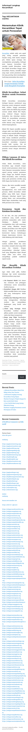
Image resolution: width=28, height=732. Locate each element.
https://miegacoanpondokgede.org (13, 563)
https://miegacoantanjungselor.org (13, 582)
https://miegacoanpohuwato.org (12, 619)
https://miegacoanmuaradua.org (12, 576)
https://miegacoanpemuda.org (11, 513)
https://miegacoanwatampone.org (13, 678)
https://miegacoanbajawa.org (11, 634)
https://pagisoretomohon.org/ (11, 446)
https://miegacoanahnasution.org (12, 509)
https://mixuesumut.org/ (10, 489)
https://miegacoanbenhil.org (11, 550)
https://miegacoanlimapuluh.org (12, 699)
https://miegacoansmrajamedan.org (13, 721)
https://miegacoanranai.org (10, 533)
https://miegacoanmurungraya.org (13, 643)
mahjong (5, 439)
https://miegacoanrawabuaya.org (12, 554)
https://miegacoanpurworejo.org (12, 682)
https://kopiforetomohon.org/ (11, 461)
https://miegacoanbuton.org (11, 667)
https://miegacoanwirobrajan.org (12, 606)
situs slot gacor (7, 435)
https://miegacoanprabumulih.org (12, 522)
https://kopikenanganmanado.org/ (13, 476)
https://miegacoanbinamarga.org (12, 541)
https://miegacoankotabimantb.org (13, 548)
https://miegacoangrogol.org (11, 559)
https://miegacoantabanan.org (11, 658)
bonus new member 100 (9, 500)
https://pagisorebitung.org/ (10, 448)
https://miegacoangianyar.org (11, 593)
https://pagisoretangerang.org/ (12, 474)
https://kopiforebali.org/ (10, 481)
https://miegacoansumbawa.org (12, 684)
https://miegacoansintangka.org (12, 632)
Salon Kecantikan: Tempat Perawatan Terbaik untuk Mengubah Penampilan (14, 84)
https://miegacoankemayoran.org (12, 546)
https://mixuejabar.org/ (9, 487)
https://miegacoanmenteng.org (12, 565)
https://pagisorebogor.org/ (10, 472)
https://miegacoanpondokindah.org (13, 557)
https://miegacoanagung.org (11, 526)
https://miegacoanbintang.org (11, 630)
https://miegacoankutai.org (10, 686)
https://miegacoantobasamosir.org (13, 665)
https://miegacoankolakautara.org (13, 572)
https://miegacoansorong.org (11, 589)
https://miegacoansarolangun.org (12, 697)
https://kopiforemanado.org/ (11, 485)
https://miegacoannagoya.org (11, 598)
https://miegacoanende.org (10, 524)
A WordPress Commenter (10, 422)
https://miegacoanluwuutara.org (12, 663)
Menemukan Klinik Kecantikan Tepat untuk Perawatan (12, 28)
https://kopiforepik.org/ (9, 457)
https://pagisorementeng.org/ (11, 444)
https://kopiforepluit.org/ (10, 459)
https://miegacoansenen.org (11, 544)
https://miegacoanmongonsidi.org (13, 600)
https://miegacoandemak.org (11, 695)
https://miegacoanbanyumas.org (12, 626)
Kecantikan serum (13, 361)
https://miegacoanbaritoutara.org (12, 680)
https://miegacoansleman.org (11, 595)
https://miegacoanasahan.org (11, 671)
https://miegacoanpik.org (10, 567)
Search (4, 374)
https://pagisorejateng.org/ (10, 452)
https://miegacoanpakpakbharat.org (13, 693)
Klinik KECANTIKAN (11, 363)
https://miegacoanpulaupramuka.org (13, 520)
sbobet (4, 494)
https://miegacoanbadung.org (11, 656)
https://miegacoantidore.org (11, 528)
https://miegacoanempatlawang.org (13, 673)
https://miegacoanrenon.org (11, 515)
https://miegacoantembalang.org (12, 608)
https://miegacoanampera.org (11, 539)
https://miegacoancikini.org (11, 552)
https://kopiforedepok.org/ (10, 479)
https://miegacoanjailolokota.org (12, 689)
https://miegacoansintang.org (11, 518)
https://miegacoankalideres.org (12, 561)
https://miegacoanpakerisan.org (12, 714)
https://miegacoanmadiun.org (11, 717)
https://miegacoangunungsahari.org (13, 706)
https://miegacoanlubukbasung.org (13, 574)
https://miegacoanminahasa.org (12, 591)
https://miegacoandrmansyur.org (12, 719)
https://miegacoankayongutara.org (13, 617)
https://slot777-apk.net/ (10, 505)
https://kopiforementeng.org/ (11, 455)
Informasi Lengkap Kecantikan (11, 6)
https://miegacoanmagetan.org (12, 654)
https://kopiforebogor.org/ (10, 483)
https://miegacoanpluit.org (10, 570)
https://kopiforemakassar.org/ (11, 463)
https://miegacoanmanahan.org (12, 615)
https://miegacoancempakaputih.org (13, 704)
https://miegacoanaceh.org (10, 531)
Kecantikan (5, 53)
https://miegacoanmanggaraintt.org (13, 650)
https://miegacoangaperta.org (12, 604)
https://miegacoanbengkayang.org (13, 701)
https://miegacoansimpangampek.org (14, 676)
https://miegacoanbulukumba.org (12, 628)
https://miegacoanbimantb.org (12, 645)
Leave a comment (14, 365)
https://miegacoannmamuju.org (12, 647)
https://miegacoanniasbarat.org (12, 652)
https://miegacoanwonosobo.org (12, 537)
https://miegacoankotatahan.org (12, 535)
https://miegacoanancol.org (11, 708)
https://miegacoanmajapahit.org (12, 611)
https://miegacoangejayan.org (11, 511)
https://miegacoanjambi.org (12, 587)
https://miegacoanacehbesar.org (12, 660)
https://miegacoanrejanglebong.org (13, 669)
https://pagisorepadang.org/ (11, 450)
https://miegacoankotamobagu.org (13, 641)
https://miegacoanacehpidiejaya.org (13, 691)
